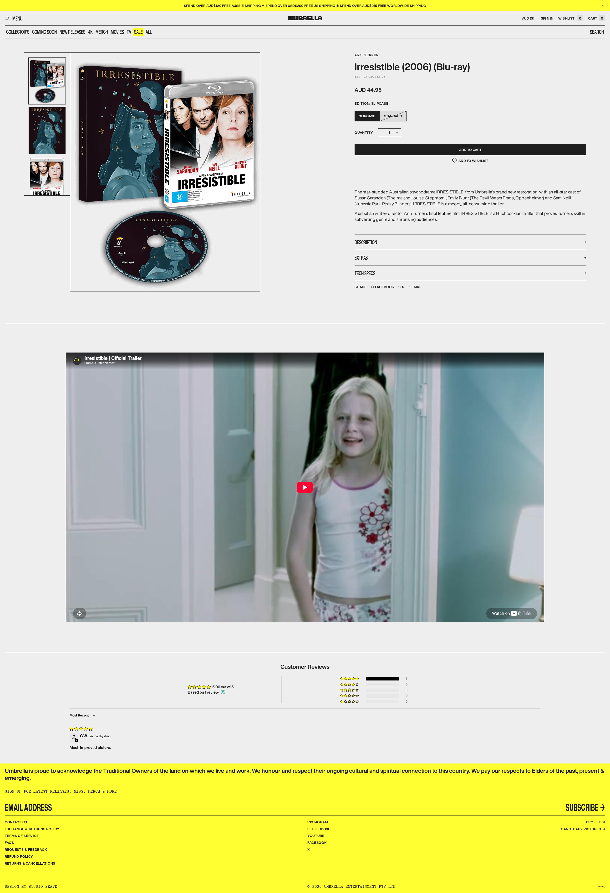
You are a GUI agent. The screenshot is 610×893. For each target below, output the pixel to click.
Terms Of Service (22, 835)
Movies (117, 32)
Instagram (317, 822)
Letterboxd (319, 828)
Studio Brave (43, 886)
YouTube (316, 835)
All (149, 32)
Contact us (16, 822)
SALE (138, 32)
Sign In (547, 18)
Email (417, 287)
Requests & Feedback (26, 849)
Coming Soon (44, 32)
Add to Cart (470, 149)
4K (90, 32)
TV (129, 32)
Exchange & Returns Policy (32, 828)
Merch (102, 32)
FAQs (9, 842)
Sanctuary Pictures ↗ (583, 828)
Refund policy (19, 856)
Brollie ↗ (595, 822)
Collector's (17, 32)
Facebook (385, 287)
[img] (81, 729)
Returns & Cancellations (30, 863)
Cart (595, 18)
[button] (349, 678)
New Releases (72, 32)
